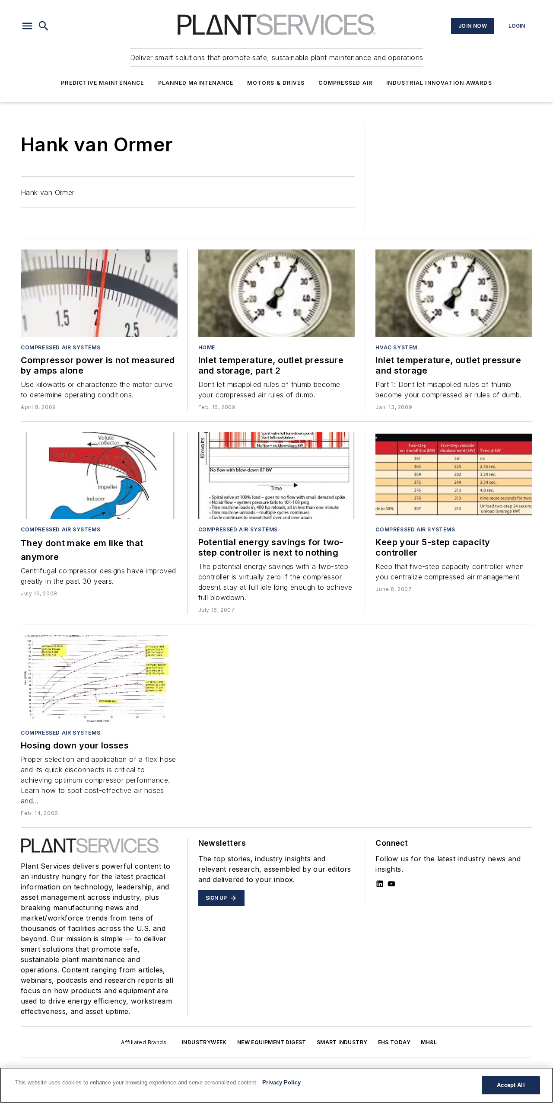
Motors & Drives (276, 83)
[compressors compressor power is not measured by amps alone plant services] (99, 293)
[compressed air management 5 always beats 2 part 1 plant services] (453, 475)
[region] (276, 1085)
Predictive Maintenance (102, 83)
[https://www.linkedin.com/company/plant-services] (379, 883)
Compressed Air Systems (60, 347)
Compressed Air (345, 83)
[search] (43, 25)
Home (206, 347)
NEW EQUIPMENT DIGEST (271, 1042)
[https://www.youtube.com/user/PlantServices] (391, 883)
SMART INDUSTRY (342, 1042)
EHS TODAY (394, 1042)
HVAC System (396, 347)
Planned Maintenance (196, 83)
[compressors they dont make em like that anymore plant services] (99, 475)
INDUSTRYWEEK (204, 1042)
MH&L (429, 1042)
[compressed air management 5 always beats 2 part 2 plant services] (276, 475)
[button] (27, 25)
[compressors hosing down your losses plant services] (99, 678)
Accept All (510, 1085)
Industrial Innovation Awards (439, 83)
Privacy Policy (281, 1082)
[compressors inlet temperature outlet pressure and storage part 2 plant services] (276, 293)
